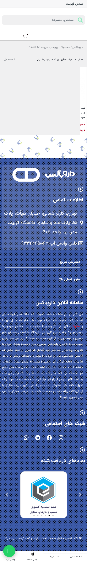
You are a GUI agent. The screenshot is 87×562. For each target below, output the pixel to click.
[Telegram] (38, 437)
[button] (80, 494)
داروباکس (77, 47)
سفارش (75, 326)
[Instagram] (61, 437)
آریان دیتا (10, 538)
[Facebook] (49, 437)
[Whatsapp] (26, 437)
